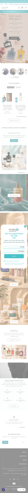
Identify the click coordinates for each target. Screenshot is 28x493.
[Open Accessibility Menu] (3, 489)
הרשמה (14, 256)
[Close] (25, 226)
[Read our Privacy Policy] (23, 263)
